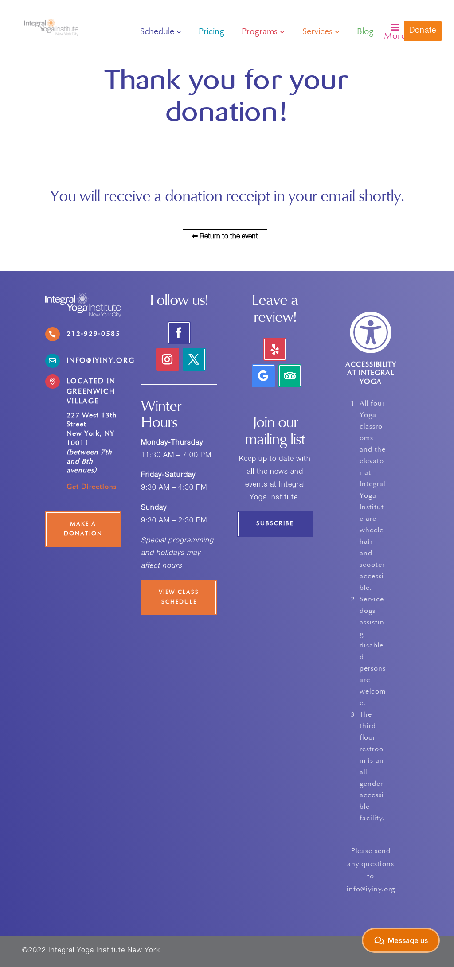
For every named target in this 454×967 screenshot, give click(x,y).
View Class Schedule (179, 597)
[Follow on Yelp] (274, 349)
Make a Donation (83, 529)
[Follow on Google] (263, 375)
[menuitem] (161, 32)
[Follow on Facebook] (179, 332)
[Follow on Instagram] (167, 359)
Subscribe (275, 523)
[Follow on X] (194, 359)
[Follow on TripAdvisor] (289, 375)
